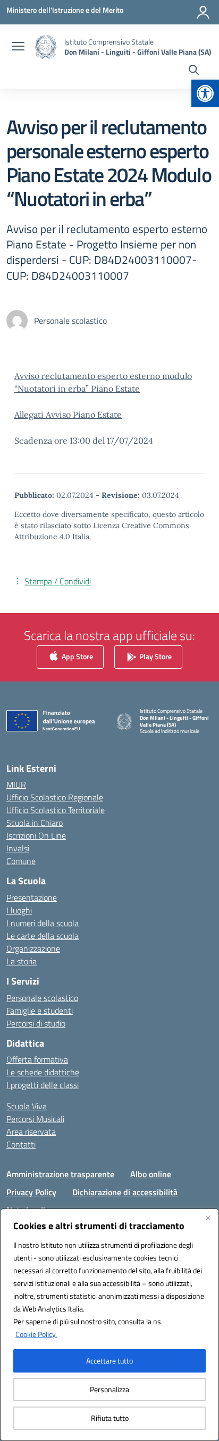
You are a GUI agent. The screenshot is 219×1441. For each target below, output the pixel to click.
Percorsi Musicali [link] (35, 1118)
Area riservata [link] (31, 1131)
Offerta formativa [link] (37, 1059)
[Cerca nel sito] (194, 71)
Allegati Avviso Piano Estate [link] (68, 414)
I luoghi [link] (19, 910)
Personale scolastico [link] (42, 997)
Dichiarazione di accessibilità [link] (125, 1192)
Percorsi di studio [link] (35, 1023)
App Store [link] (76, 655)
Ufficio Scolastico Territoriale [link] (55, 810)
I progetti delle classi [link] (42, 1084)
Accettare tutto (109, 1360)
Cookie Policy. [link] (36, 1334)
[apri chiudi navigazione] (18, 47)
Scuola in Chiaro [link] (34, 822)
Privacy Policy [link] (31, 1192)
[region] (109, 1325)
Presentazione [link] (31, 897)
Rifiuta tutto (110, 1417)
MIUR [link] (16, 784)
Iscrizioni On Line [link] (36, 835)
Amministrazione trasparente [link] (60, 1174)
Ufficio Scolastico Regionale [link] (54, 797)
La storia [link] (21, 961)
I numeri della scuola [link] (42, 923)
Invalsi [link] (17, 848)
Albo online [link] (150, 1174)
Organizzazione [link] (33, 948)
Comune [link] (21, 861)
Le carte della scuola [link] (42, 935)
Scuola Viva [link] (26, 1106)
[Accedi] (203, 12)
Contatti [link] (21, 1144)
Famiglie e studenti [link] (39, 1010)
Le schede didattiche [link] (42, 1072)
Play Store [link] (155, 655)
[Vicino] (207, 1217)
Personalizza (109, 1389)
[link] (205, 93)
